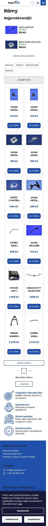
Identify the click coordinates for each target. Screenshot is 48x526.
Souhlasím (34, 519)
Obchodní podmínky (12, 453)
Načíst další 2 (24, 363)
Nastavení (23, 510)
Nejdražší (19, 65)
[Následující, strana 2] (24, 371)
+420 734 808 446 (15, 473)
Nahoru (25, 384)
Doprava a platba (11, 450)
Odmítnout (11, 519)
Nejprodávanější (32, 65)
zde (20, 504)
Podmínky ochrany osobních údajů (19, 457)
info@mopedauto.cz (16, 470)
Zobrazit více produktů (23, 56)
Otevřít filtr (24, 80)
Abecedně (9, 71)
